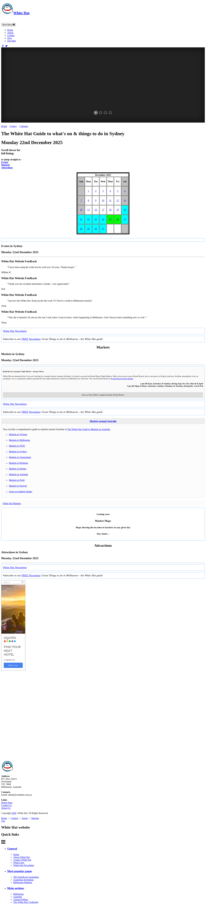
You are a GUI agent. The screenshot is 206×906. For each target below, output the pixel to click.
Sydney (13, 126)
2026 (13, 813)
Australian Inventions (23, 879)
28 (81, 228)
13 (125, 200)
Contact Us (6, 805)
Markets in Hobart (17, 468)
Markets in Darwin (18, 486)
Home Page (6, 802)
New (9, 38)
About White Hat (21, 857)
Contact (11, 35)
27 (125, 219)
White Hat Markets (12, 503)
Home (10, 30)
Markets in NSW (17, 446)
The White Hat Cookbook (25, 902)
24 (103, 219)
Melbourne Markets (22, 882)
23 (96, 219)
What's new (18, 862)
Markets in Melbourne (19, 440)
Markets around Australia (103, 421)
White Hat (21, 13)
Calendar (23, 126)
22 (88, 219)
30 (96, 228)
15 (88, 209)
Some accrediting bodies (20, 491)
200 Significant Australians (26, 877)
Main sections (15, 888)
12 (117, 200)
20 (125, 209)
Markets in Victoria (18, 434)
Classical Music (20, 899)
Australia (17, 896)
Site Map (11, 41)
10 (103, 200)
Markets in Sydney (18, 451)
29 (88, 228)
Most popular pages (19, 871)
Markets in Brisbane (18, 463)
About (10, 32)
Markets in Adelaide (18, 474)
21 (81, 219)
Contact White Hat (22, 860)
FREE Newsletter (31, 339)
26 (117, 219)
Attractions (7, 167)
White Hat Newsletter (15, 331)
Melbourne (18, 894)
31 (103, 228)
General (12, 848)
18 (110, 209)
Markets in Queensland (20, 457)
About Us (6, 808)
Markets (5, 165)
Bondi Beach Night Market (122, 379)
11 (110, 200)
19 (117, 209)
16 (96, 209)
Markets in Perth (17, 480)
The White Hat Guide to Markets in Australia (88, 429)
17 (103, 209)
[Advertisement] (91, 715)
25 (110, 219)
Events (4, 162)
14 (81, 209)
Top (3, 821)
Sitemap (35, 818)
